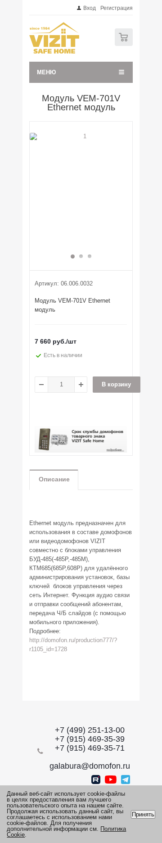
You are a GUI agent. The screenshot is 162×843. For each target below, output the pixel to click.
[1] (81, 191)
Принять (143, 814)
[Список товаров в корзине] (125, 43)
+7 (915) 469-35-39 (90, 738)
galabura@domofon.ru (90, 765)
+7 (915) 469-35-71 (90, 747)
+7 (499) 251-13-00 (90, 729)
